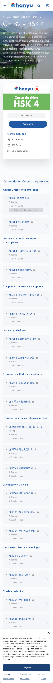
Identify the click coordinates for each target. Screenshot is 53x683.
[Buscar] (39, 5)
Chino (7, 17)
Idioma (37, 17)
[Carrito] (47, 5)
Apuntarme (28, 124)
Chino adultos (22, 17)
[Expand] (6, 198)
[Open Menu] (4, 5)
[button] (48, 632)
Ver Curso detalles (13, 67)
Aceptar (26, 667)
